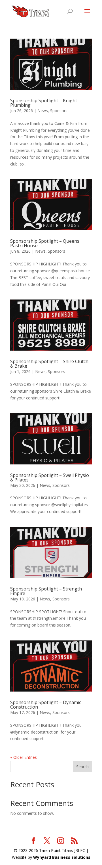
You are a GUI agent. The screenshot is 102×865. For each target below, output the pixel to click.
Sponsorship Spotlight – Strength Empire (46, 591)
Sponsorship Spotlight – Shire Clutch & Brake (49, 363)
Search (82, 766)
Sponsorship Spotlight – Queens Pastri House (44, 243)
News (42, 110)
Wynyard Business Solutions (61, 857)
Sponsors (58, 110)
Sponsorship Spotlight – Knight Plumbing (43, 102)
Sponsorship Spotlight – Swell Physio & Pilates (49, 477)
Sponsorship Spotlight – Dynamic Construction (45, 704)
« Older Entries (23, 757)
